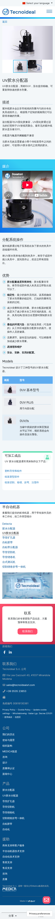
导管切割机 (8, 552)
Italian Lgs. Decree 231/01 (40, 713)
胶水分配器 (8, 528)
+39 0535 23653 (16, 691)
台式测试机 (8, 561)
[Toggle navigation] (49, 11)
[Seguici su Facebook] (4, 652)
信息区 (18, 717)
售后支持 (7, 867)
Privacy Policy (8, 710)
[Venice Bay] (31, 901)
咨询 (4, 756)
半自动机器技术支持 (13, 851)
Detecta (7, 523)
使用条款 (8, 717)
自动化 (6, 829)
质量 (4, 879)
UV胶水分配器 (10, 532)
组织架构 (7, 745)
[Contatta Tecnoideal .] (46, 900)
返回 (4, 21)
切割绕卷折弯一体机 (14, 566)
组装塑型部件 (12, 476)
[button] (50, 28)
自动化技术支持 (11, 856)
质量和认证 (8, 768)
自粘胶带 (7, 542)
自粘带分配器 (10, 547)
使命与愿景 (8, 740)
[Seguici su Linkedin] (10, 652)
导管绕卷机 (8, 557)
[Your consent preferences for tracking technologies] (40, 914)
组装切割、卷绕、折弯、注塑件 (22, 482)
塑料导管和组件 (13, 470)
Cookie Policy (24, 710)
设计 (4, 762)
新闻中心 (7, 773)
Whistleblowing (20, 713)
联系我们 (27, 631)
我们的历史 (8, 734)
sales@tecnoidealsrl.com (20, 684)
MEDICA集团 (9, 751)
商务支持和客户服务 (13, 845)
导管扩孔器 (8, 537)
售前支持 (7, 862)
